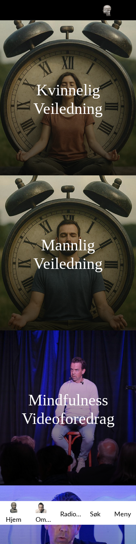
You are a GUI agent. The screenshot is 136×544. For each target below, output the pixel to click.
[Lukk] (10, 10)
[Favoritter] (126, 10)
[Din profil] (107, 10)
